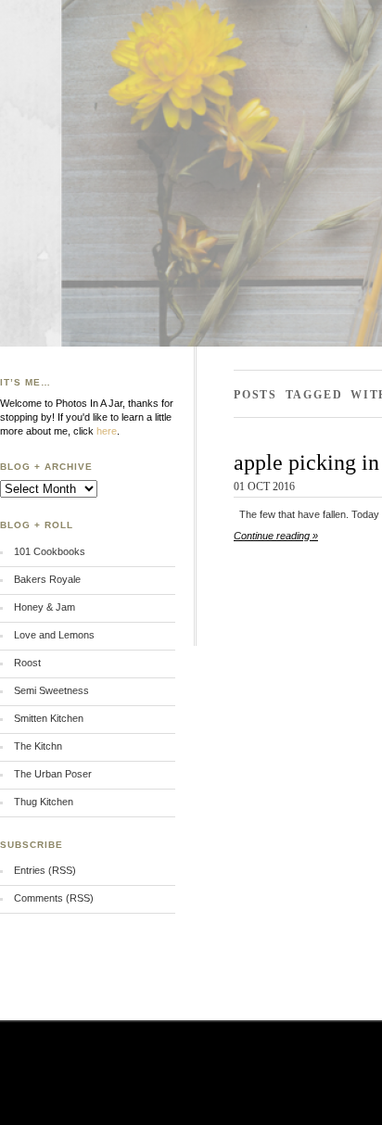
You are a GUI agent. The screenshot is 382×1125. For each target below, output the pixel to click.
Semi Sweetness (51, 690)
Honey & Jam (44, 607)
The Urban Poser (53, 773)
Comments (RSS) (54, 898)
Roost (27, 662)
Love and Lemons (54, 634)
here (106, 430)
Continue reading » (276, 535)
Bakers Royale (47, 579)
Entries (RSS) (45, 870)
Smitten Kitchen (48, 718)
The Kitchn (38, 746)
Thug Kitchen (43, 801)
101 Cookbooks (49, 551)
